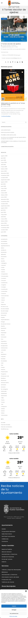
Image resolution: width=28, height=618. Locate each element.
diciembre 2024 (5, 199)
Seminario (3, 384)
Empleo (3, 317)
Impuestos (3, 341)
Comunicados (4, 276)
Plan (2, 365)
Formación (3, 337)
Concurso (3, 280)
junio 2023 (3, 232)
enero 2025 (4, 197)
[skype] (22, 62)
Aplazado (3, 254)
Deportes (3, 304)
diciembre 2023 (5, 225)
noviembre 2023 (5, 227)
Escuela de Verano (5, 324)
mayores (3, 356)
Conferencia (4, 282)
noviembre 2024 (5, 201)
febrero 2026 (4, 169)
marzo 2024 (4, 219)
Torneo (17, 7)
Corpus (3, 298)
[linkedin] (17, 62)
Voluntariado (4, 415)
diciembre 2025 (5, 173)
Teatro (2, 400)
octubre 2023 (4, 229)
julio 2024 (3, 210)
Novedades (4, 361)
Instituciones (4, 348)
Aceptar (14, 606)
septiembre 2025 (5, 179)
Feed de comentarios (6, 427)
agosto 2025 (4, 182)
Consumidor (4, 291)
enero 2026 (4, 171)
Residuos (3, 378)
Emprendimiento (5, 319)
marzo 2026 (4, 166)
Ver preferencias (14, 613)
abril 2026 (3, 164)
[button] (26, 591)
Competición (4, 274)
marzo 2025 (4, 193)
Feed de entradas (5, 424)
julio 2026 (3, 158)
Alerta (2, 248)
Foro (2, 339)
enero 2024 (4, 223)
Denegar (14, 610)
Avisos (2, 258)
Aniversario (4, 252)
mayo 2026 (4, 162)
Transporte (4, 406)
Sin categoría (4, 389)
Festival (3, 330)
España (3, 326)
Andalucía (3, 250)
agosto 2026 (4, 156)
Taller (2, 397)
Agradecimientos (5, 245)
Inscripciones (4, 345)
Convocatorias (5, 295)
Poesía (2, 367)
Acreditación (4, 239)
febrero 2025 (4, 195)
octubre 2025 (4, 177)
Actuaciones (4, 243)
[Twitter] (6, 62)
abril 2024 (3, 216)
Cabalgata (4, 263)
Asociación (4, 256)
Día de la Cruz (4, 306)
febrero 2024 (4, 221)
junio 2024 (3, 212)
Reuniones (3, 380)
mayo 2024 (4, 214)
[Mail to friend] (15, 62)
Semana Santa (5, 382)
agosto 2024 (4, 208)
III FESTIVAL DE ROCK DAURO (7, 132)
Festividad (3, 332)
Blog (14, 7)
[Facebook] (8, 62)
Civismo (3, 271)
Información (4, 343)
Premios (3, 369)
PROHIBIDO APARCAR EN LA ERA (8, 135)
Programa (3, 374)
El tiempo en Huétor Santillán (14, 452)
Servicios (3, 387)
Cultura (3, 300)
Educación (3, 315)
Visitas (2, 413)
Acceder (3, 422)
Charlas (3, 269)
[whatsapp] (20, 62)
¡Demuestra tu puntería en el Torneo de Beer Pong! (13, 103)
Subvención (4, 395)
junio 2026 (3, 160)
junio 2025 (3, 186)
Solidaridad (4, 393)
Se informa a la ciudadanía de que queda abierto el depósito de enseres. (13, 138)
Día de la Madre (5, 308)
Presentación (4, 371)
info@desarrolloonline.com (7, 47)
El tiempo (10, 477)
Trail (2, 404)
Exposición (3, 328)
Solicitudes (4, 391)
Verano (3, 411)
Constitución (4, 289)
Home (10, 7)
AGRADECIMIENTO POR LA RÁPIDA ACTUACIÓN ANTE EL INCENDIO (13, 141)
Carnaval (3, 265)
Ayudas (3, 261)
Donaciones (4, 313)
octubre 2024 (4, 203)
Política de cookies (13, 616)
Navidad (3, 358)
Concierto (3, 278)
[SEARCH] (26, 122)
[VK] (10, 62)
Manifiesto (3, 354)
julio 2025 (3, 184)
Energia (3, 321)
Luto (2, 352)
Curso (2, 302)
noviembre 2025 (5, 175)
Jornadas (3, 350)
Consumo (3, 293)
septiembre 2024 (5, 206)
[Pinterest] (13, 62)
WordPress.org (4, 429)
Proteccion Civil (5, 376)
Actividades (4, 241)
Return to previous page (14, 6)
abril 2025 (3, 190)
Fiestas (3, 335)
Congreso (3, 285)
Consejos (3, 287)
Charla (2, 267)
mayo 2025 (4, 188)
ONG (2, 363)
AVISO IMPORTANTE (5, 130)
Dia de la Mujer (4, 311)
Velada (3, 408)
